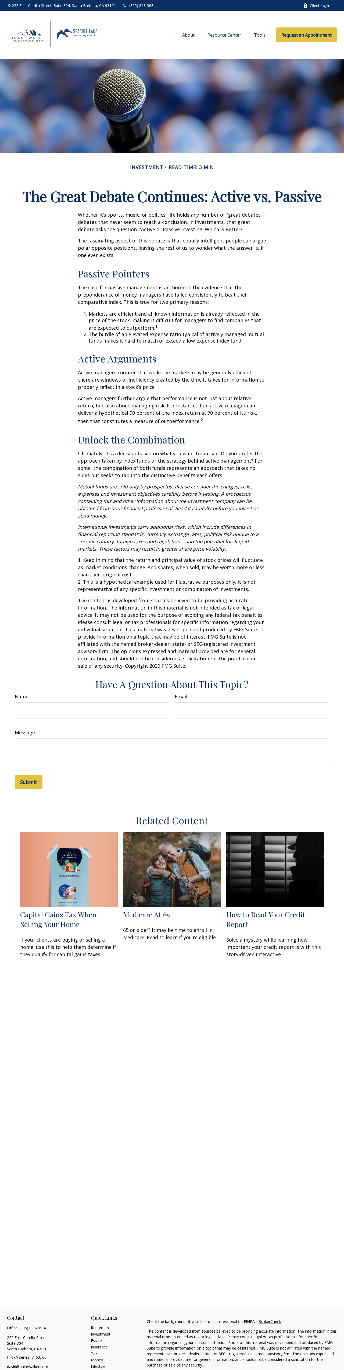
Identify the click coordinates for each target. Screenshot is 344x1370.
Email (181, 696)
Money (97, 1359)
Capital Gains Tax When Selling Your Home (58, 919)
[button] (188, 34)
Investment (100, 1334)
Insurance (99, 1347)
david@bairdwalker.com (27, 1366)
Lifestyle (98, 1366)
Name (21, 696)
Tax (94, 1353)
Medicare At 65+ (148, 914)
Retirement (100, 1327)
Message (25, 732)
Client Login (320, 5)
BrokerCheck (270, 1321)
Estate (96, 1340)
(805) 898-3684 (142, 5)
